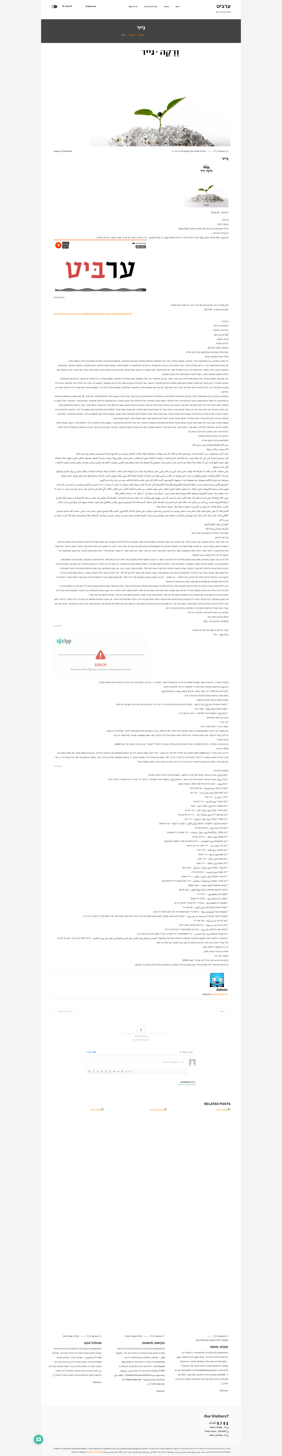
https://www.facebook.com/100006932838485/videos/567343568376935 (93, 314)
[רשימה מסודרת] (106, 1071)
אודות (166, 6)
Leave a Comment (63, 151)
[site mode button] (54, 6)
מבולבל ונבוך (92, 1343)
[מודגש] (89, 1071)
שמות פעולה (130, 1336)
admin (177, 151)
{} (126, 1071)
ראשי (177, 6)
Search (68, 6)
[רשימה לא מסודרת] (110, 1071)
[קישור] (122, 1071)
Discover (223, 1390)
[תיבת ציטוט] (114, 1071)
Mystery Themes (94, 1452)
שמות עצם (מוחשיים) (190, 151)
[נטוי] (94, 1071)
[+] (130, 1071)
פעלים (203, 151)
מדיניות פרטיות (150, 6)
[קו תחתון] (98, 1071)
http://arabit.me (219, 994)
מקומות (224, 1340)
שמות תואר (68, 1336)
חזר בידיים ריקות (65, 1011)
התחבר (89, 1052)
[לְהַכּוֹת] (102, 1071)
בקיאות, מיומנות (153, 1343)
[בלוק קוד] (118, 1071)
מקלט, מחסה (219, 1347)
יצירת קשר (132, 6)
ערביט (223, 6)
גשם (222, 1011)
